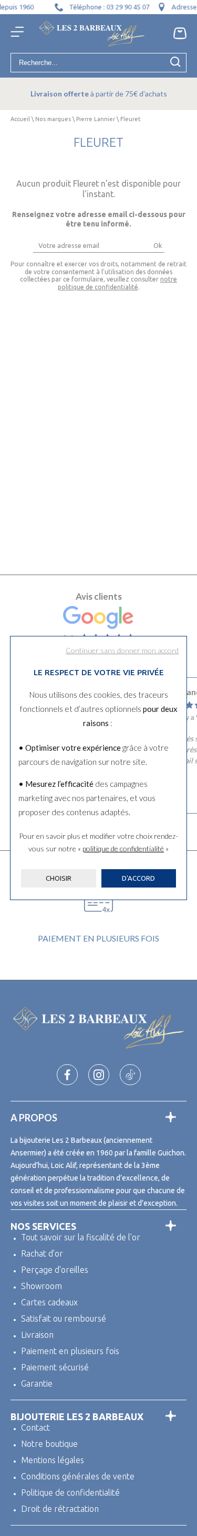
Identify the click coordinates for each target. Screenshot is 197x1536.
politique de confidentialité (123, 848)
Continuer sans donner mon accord (122, 650)
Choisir (58, 878)
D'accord (138, 878)
